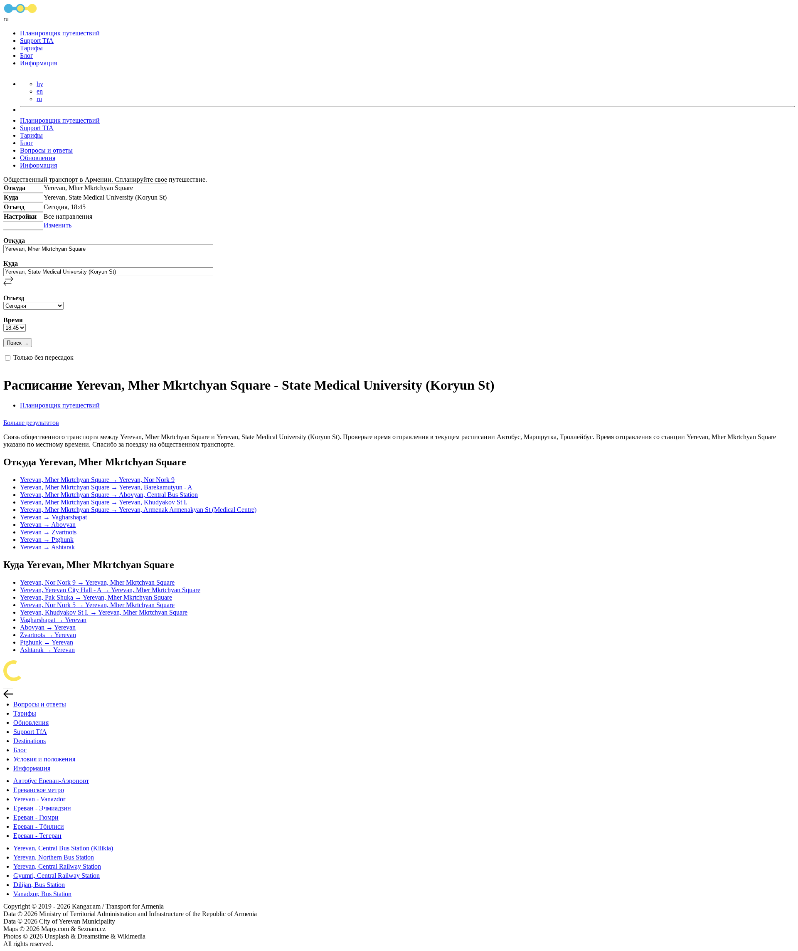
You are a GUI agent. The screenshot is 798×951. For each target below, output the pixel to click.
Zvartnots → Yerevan (48, 634)
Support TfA (37, 40)
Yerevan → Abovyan (48, 524)
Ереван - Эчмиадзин (42, 808)
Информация (38, 63)
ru (39, 98)
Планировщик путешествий (60, 33)
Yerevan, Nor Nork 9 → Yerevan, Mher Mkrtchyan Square (97, 582)
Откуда (14, 240)
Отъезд (13, 297)
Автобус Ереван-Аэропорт (51, 780)
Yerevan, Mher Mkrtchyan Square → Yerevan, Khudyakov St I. (103, 502)
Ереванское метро (38, 789)
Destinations (29, 740)
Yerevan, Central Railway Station (57, 866)
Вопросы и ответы (46, 150)
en (40, 91)
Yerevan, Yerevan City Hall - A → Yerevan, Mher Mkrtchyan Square (110, 589)
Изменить (57, 225)
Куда (10, 263)
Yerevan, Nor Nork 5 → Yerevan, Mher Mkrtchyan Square (97, 604)
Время (13, 320)
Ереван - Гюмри (36, 817)
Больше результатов (31, 422)
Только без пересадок (43, 357)
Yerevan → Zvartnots (48, 532)
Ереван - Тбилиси (38, 826)
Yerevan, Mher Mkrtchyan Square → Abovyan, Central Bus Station (109, 494)
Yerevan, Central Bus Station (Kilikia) (63, 848)
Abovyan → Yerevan (48, 627)
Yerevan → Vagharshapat (53, 517)
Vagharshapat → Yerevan (53, 619)
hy (40, 83)
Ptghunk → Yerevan (46, 642)
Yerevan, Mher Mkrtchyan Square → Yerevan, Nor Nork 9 (97, 479)
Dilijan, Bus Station (39, 884)
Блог (26, 55)
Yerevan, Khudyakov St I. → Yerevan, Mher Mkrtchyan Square (103, 612)
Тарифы (31, 48)
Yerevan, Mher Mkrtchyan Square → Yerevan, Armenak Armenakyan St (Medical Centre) (138, 509)
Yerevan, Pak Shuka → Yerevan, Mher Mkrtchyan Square (96, 597)
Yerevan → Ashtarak (47, 547)
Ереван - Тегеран (37, 835)
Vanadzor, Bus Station (42, 893)
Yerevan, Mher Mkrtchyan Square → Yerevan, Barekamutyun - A (106, 487)
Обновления (37, 157)
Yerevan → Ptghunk (47, 539)
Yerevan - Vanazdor (39, 799)
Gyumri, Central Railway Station (56, 875)
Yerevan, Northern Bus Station (53, 857)
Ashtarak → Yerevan (47, 649)
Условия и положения (44, 759)
